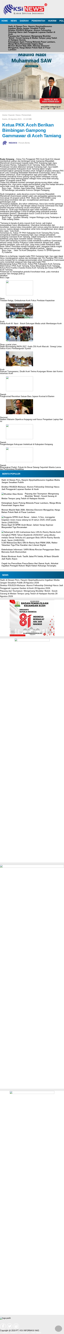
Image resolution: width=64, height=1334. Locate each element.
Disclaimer (24, 1333)
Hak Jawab (36, 1333)
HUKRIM (52, 21)
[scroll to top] (58, 1329)
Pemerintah (26, 115)
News (18, 115)
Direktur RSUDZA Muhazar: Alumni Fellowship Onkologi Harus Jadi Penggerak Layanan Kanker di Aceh (31, 32)
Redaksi (13, 1333)
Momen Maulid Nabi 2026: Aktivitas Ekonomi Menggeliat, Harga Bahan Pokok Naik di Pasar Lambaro (29, 48)
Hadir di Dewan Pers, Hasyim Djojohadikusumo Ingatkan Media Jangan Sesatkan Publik (30, 27)
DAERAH (24, 21)
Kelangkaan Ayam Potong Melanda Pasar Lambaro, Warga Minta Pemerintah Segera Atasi (32, 43)
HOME (4, 21)
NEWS (14, 21)
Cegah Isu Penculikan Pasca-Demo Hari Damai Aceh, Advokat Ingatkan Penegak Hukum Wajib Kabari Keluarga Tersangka (29, 564)
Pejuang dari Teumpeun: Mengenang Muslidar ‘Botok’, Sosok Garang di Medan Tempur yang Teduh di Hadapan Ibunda (32, 38)
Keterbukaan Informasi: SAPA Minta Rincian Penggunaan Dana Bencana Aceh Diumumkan (30, 550)
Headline (3, 275)
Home (4, 1333)
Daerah (11, 115)
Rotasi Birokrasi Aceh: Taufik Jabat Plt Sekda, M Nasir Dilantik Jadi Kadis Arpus (30, 557)
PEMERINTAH (38, 21)
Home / (5, 115)
